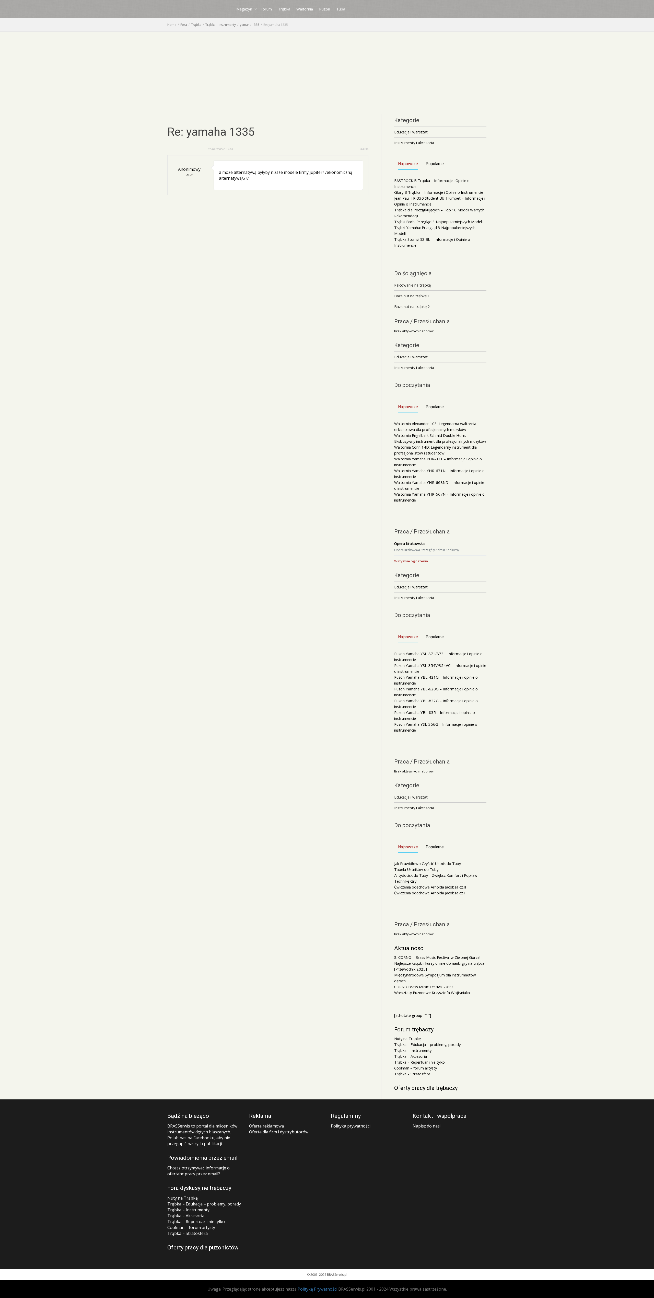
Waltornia (304, 9)
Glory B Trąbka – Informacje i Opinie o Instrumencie (438, 192)
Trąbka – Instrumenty (412, 1050)
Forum (266, 9)
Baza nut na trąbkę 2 (412, 306)
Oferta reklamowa (266, 1126)
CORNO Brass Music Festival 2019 (423, 986)
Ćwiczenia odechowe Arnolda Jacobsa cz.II (430, 887)
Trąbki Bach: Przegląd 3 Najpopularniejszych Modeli (438, 221)
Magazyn (244, 9)
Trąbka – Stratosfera (412, 1073)
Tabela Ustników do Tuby (416, 869)
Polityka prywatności (350, 1126)
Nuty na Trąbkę (407, 1038)
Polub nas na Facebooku (190, 1138)
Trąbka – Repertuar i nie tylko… (421, 1062)
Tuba (340, 9)
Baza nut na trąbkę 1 (412, 295)
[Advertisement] (327, 70)
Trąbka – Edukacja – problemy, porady (427, 1044)
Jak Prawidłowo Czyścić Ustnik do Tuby (427, 863)
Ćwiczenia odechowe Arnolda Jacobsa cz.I (429, 892)
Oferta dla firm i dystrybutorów (278, 1132)
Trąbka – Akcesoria (410, 1056)
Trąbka (284, 9)
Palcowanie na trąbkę (412, 285)
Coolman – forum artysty (415, 1068)
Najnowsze (408, 163)
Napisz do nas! (426, 1126)
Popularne (435, 163)
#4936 (364, 149)
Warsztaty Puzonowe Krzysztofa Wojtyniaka (432, 992)
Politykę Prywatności (317, 1289)
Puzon (324, 9)
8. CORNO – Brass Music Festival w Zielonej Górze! (437, 957)
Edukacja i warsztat (411, 131)
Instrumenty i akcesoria (414, 142)
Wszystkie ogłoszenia (411, 561)
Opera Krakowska (409, 543)
